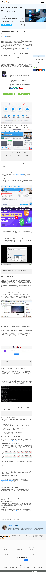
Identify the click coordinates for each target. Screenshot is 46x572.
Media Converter (6, 532)
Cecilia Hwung (4, 36)
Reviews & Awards (20, 551)
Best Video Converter (32, 549)
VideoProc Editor (7, 547)
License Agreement (26, 567)
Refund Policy (40, 567)
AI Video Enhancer (7, 549)
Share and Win (19, 554)
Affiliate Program (19, 549)
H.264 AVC (17, 441)
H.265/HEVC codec (13, 39)
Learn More (18, 24)
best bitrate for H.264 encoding (19, 174)
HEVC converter (14, 63)
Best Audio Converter (32, 551)
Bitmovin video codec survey (17, 440)
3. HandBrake (37, 62)
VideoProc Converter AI (5, 57)
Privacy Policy (33, 567)
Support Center (19, 547)
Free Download (6, 24)
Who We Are (19, 544)
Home (2, 532)
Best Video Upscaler (32, 544)
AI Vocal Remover (7, 554)
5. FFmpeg (36, 65)
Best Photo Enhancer (32, 547)
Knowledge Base (32, 554)
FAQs (36, 67)
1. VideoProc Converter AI (39, 59)
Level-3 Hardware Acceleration (19, 510)
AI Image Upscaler (7, 551)
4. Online (36, 64)
